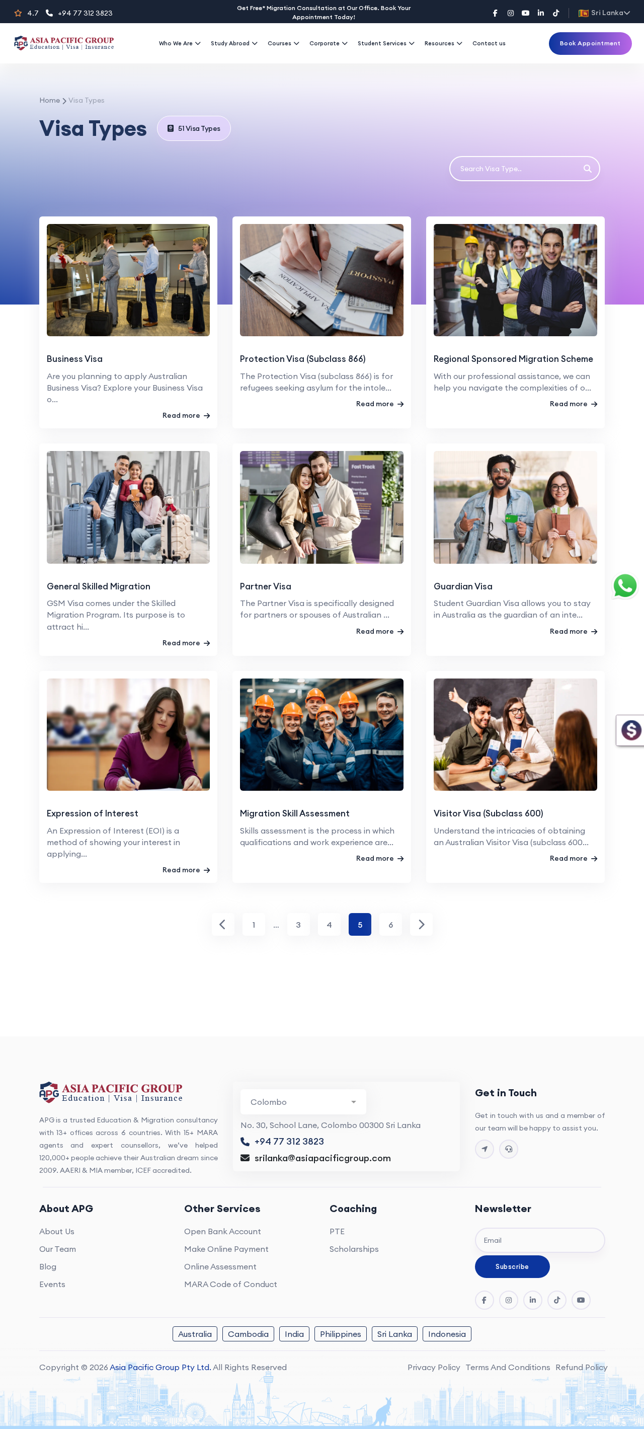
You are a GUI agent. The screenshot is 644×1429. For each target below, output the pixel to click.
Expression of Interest (92, 813)
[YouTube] (525, 13)
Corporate (324, 43)
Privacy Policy (434, 1367)
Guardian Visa (463, 586)
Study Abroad (230, 43)
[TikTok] (556, 13)
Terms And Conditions (507, 1367)
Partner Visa (265, 586)
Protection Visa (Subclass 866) (303, 358)
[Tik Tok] (557, 1300)
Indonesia (447, 1334)
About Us (56, 1231)
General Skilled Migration (98, 586)
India (294, 1334)
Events (52, 1284)
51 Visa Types (199, 128)
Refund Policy (581, 1367)
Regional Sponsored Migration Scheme (513, 358)
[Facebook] (495, 13)
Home (49, 100)
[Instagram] (510, 13)
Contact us (489, 43)
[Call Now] (508, 1149)
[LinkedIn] (540, 13)
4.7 (33, 13)
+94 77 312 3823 (85, 13)
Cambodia (248, 1334)
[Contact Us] (484, 1149)
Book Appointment (590, 43)
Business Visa (75, 358)
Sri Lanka (394, 1334)
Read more (182, 415)
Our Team (57, 1249)
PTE (337, 1231)
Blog (47, 1266)
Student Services (382, 43)
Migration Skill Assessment (295, 813)
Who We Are (176, 43)
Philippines (340, 1334)
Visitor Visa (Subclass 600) (488, 813)
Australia (195, 1334)
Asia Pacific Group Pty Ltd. (160, 1367)
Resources (439, 43)
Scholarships (354, 1249)
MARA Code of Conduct (230, 1284)
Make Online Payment (226, 1249)
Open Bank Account (222, 1231)
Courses (279, 43)
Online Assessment (220, 1266)
